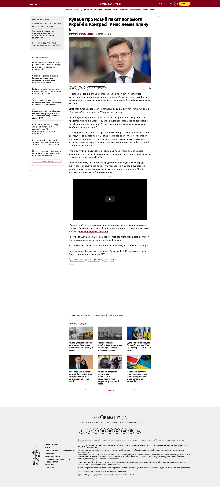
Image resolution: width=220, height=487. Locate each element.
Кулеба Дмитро (94, 260)
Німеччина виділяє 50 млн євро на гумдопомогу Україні (46, 44)
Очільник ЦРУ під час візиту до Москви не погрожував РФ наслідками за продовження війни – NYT (46, 114)
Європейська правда (111, 112)
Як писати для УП (51, 462)
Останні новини (40, 57)
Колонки (98, 10)
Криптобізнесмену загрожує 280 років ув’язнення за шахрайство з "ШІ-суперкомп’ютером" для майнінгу (45, 129)
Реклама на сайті (51, 445)
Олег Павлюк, (74, 34)
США (112, 260)
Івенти (115, 10)
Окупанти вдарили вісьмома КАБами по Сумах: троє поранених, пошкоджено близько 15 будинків (45, 79)
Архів (152, 10)
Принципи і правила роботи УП (57, 459)
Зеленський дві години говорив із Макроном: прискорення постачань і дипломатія (44, 34)
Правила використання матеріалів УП (59, 450)
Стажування (49, 465)
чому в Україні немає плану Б (133, 245)
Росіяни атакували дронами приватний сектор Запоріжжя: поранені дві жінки (46, 91)
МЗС (105, 260)
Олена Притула (158, 468)
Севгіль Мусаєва (128, 468)
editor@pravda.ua (183, 468)
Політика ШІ (49, 453)
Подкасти (124, 10)
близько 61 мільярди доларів (129, 225)
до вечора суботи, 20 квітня (93, 231)
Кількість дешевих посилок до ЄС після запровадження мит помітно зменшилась (46, 153)
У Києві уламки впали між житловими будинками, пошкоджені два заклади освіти (81, 346)
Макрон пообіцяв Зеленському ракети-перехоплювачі (46, 25)
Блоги (145, 10)
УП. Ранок (88, 10)
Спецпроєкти (135, 10)
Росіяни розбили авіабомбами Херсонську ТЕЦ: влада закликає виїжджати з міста (110, 346)
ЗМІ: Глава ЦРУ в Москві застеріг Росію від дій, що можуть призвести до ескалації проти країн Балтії (81, 377)
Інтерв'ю (107, 10)
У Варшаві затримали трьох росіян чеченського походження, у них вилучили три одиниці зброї (108, 378)
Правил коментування (116, 315)
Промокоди (49, 468)
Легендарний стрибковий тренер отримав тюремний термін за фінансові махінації (46, 142)
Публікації (78, 10)
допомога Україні (77, 260)
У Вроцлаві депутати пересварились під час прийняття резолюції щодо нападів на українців (137, 377)
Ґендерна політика (52, 456)
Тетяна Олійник (87, 34)
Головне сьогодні (77, 324)
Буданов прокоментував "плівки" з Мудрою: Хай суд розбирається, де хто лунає (139, 346)
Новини (69, 10)
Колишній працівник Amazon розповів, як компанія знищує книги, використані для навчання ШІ (46, 65)
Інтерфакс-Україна (174, 445)
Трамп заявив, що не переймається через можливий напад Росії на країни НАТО (46, 102)
